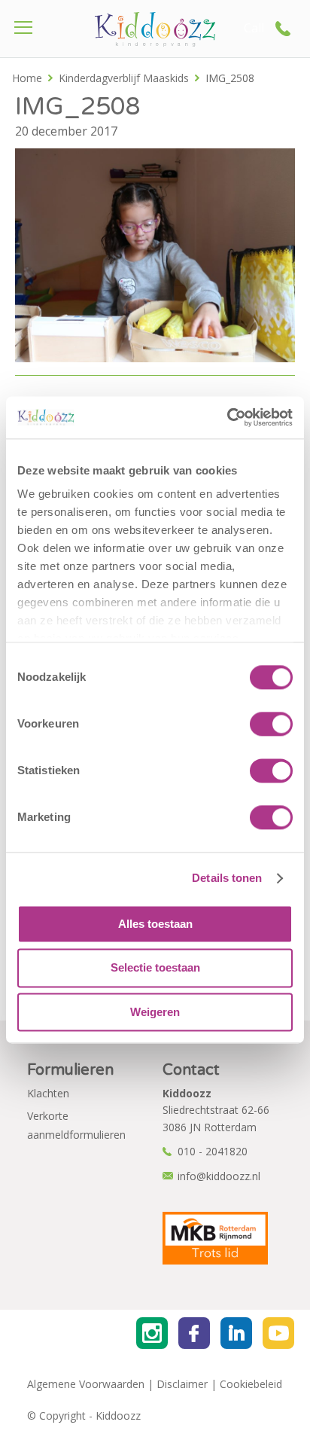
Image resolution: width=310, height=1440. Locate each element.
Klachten (48, 1093)
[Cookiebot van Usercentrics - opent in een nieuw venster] (227, 417)
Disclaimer (182, 1384)
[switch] (271, 724)
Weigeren (155, 1011)
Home (27, 78)
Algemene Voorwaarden (85, 1384)
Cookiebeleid (251, 1384)
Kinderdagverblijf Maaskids (124, 78)
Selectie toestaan (155, 968)
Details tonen (227, 877)
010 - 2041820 (213, 1151)
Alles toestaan (155, 923)
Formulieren (70, 1070)
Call (254, 28)
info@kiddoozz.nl (219, 1176)
